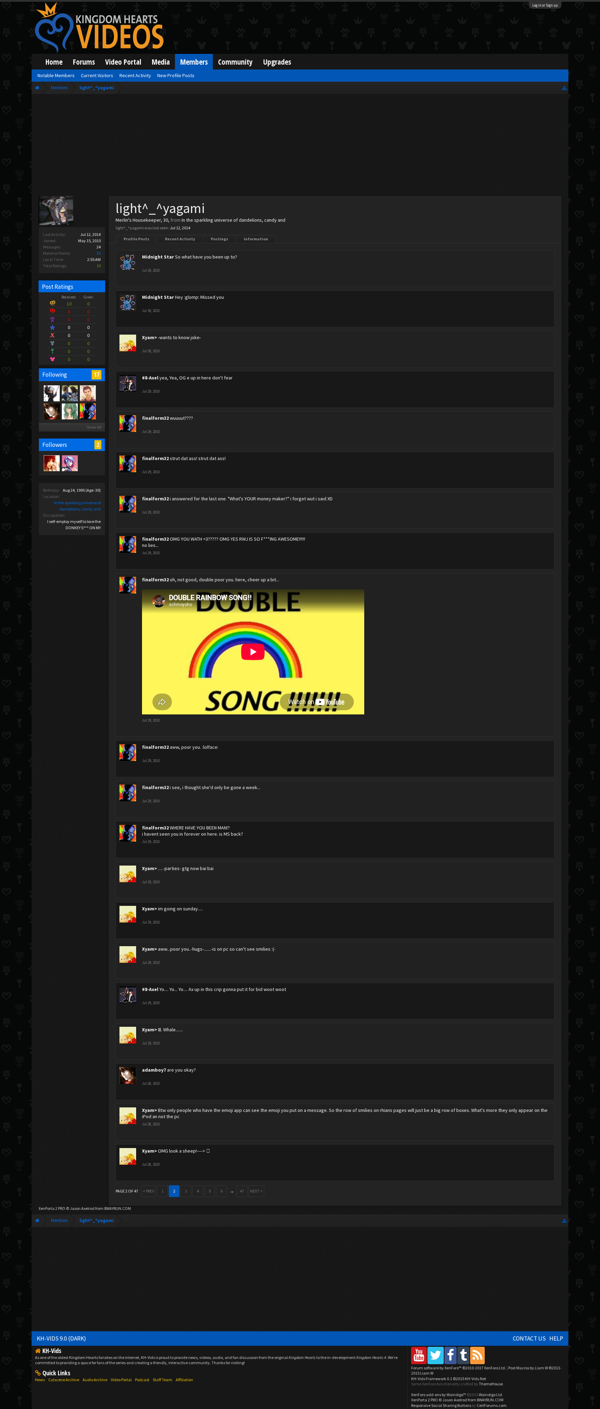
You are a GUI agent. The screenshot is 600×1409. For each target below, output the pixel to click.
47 (242, 1191)
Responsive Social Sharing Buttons (441, 1405)
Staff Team (162, 1379)
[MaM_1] (51, 462)
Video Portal (123, 62)
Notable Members (56, 75)
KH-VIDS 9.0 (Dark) (61, 1338)
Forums (84, 62)
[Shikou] (87, 393)
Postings (219, 238)
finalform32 (155, 418)
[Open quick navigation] (564, 87)
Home (53, 62)
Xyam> (149, 337)
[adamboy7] (51, 411)
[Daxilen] (69, 393)
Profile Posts (136, 238)
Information (256, 238)
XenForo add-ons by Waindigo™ (438, 1394)
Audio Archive (95, 1379)
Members (194, 62)
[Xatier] (69, 411)
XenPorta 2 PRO (52, 1208)
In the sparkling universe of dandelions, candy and (233, 220)
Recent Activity (180, 238)
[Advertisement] (300, 146)
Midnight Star (158, 257)
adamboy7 (154, 1070)
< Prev (148, 1191)
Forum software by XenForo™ (458, 1367)
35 (99, 253)
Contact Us (529, 1338)
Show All (93, 427)
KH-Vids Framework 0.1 (448, 1378)
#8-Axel (150, 378)
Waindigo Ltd (490, 1394)
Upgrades (277, 62)
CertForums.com (492, 1405)
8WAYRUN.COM (117, 1208)
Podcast (142, 1379)
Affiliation (184, 1379)
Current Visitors (97, 75)
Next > (256, 1191)
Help (556, 1338)
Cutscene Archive (63, 1379)
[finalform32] (87, 411)
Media (161, 62)
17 (96, 374)
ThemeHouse (491, 1383)
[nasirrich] (69, 462)
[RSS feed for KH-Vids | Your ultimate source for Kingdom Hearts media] (477, 1355)
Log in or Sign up (545, 5)
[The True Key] (51, 393)
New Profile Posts (175, 75)
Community (235, 62)
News (40, 1379)
